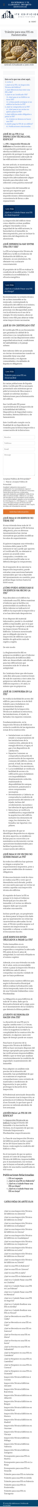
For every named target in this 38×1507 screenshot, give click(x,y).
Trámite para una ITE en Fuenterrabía (19, 33)
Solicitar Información (19, 512)
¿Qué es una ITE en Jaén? (15, 1273)
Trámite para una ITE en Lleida (18, 1478)
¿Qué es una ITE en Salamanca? (18, 1276)
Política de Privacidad (11, 506)
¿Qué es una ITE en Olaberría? (22, 1181)
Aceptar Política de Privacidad (17, 479)
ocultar (9, 82)
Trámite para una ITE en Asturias (19, 1474)
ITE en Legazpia (16, 1178)
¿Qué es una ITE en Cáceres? (16, 1269)
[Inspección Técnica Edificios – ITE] (19, 14)
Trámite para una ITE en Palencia (19, 1481)
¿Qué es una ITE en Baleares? (16, 1266)
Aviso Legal (30, 504)
